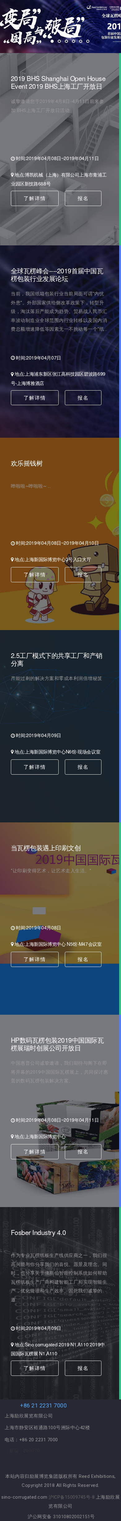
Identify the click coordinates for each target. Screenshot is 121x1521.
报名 (83, 198)
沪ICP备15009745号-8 (72, 1497)
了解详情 (35, 198)
